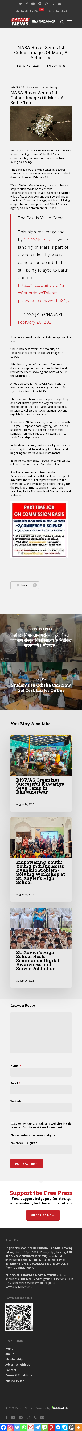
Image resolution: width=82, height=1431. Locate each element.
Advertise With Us (17, 1364)
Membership (14, 1359)
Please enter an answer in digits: (33, 1135)
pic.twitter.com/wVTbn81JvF (45, 300)
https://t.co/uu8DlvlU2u (41, 285)
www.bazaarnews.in (18, 1286)
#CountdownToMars (38, 293)
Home (9, 1348)
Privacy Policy (14, 1380)
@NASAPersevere (40, 239)
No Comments (56, 65)
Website (16, 1101)
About (9, 1354)
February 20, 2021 (36, 322)
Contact (10, 1370)
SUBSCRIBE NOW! (43, 1215)
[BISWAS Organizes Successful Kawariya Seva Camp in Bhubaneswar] (41, 773)
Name (15, 1065)
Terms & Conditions (19, 1375)
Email (15, 1083)
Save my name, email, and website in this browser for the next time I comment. (40, 1125)
